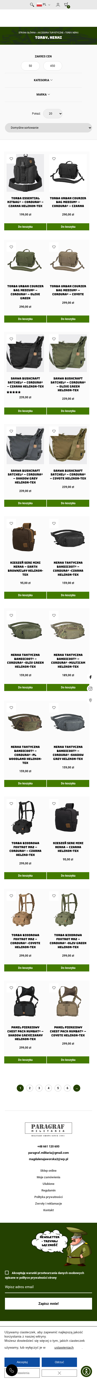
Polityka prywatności (48, 1197)
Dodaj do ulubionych (11, 159)
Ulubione (48, 1184)
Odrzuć (59, 1362)
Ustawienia (22, 1373)
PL (44, 4)
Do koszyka (25, 226)
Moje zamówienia (48, 1177)
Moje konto (58, 4)
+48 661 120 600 (12, 1370)
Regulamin (48, 1190)
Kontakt (48, 1210)
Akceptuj (22, 1362)
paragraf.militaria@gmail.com (48, 1152)
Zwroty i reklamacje (48, 1203)
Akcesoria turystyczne (50, 33)
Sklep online (48, 1170)
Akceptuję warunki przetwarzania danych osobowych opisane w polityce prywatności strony (44, 1275)
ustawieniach (64, 1347)
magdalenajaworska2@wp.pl (48, 1159)
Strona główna (27, 33)
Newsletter (53, 5)
